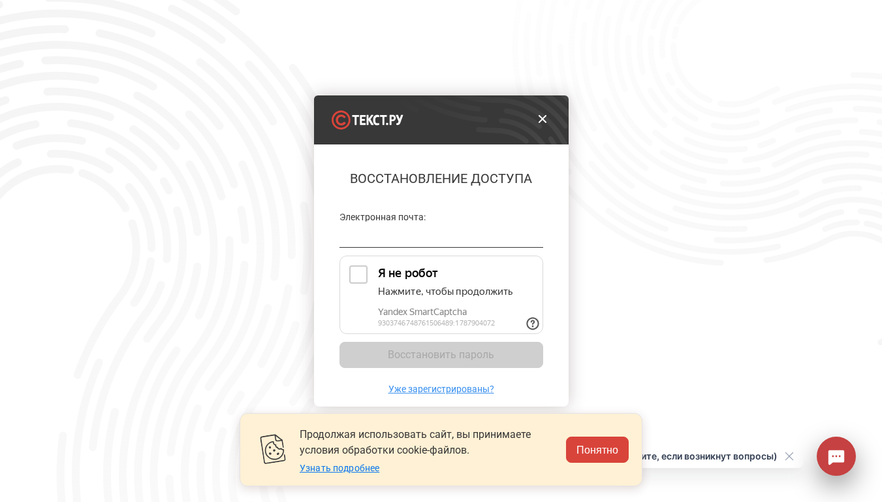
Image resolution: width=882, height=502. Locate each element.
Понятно (597, 449)
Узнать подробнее (339, 468)
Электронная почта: (382, 217)
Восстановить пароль (441, 354)
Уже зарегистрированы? (441, 389)
